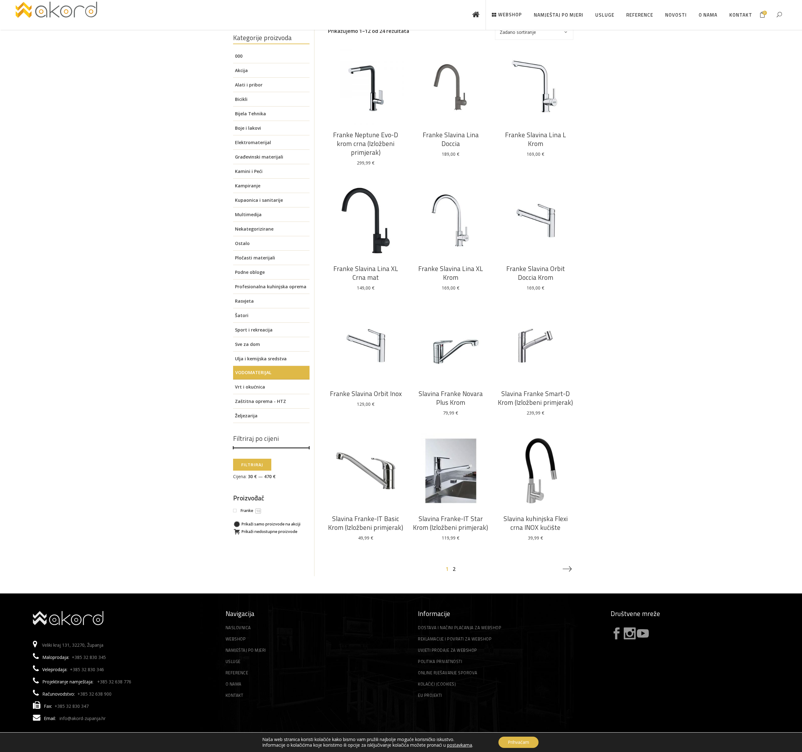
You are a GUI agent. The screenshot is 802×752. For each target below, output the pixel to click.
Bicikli (241, 99)
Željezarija (246, 416)
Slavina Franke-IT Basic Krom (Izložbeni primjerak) (365, 523)
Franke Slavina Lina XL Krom (450, 273)
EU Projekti (430, 695)
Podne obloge (250, 272)
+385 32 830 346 (87, 669)
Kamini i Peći (249, 171)
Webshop (236, 639)
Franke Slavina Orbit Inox (366, 394)
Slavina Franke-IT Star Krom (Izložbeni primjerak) (450, 523)
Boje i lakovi (248, 128)
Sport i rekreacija (254, 330)
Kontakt (234, 695)
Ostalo (242, 243)
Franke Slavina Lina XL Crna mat (365, 273)
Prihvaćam (518, 742)
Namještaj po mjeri (246, 650)
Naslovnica (238, 627)
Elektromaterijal (253, 142)
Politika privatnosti (440, 661)
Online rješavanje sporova (447, 673)
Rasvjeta (244, 301)
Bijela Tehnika (250, 114)
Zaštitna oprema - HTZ (260, 401)
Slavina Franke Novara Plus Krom (451, 398)
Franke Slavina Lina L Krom (535, 139)
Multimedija (248, 214)
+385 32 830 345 (89, 657)
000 (238, 56)
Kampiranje (247, 186)
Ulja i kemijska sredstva (261, 359)
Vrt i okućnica (250, 387)
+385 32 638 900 (94, 694)
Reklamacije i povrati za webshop (455, 639)
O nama (234, 684)
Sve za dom (247, 344)
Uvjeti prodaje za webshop (447, 650)
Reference (237, 673)
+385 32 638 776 (114, 682)
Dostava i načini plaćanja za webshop (459, 627)
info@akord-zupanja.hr (83, 718)
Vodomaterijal (253, 372)
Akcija (241, 70)
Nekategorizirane (254, 229)
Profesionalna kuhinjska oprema (270, 287)
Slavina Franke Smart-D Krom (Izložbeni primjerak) (535, 398)
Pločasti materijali (255, 258)
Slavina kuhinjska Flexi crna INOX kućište (535, 523)
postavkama (459, 745)
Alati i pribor (249, 85)
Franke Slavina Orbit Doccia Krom (535, 273)
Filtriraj (252, 464)
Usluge (233, 661)
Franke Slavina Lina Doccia (451, 139)
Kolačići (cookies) (437, 684)
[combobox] (534, 32)
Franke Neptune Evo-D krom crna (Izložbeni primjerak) (365, 143)
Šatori (241, 315)
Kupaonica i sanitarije (259, 200)
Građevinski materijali (259, 157)
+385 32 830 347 (72, 706)
